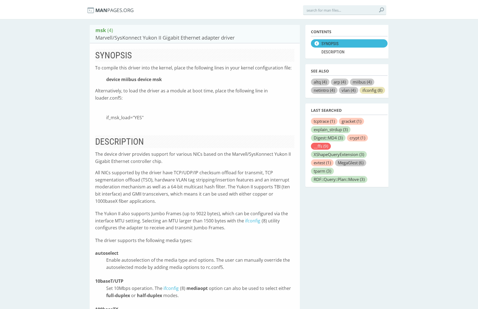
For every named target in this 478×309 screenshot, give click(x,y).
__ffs (321, 146)
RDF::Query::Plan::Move (339, 179)
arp (340, 82)
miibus (362, 82)
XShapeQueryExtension (339, 154)
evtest (322, 162)
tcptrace (324, 121)
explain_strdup (331, 129)
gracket (351, 121)
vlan (348, 90)
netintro (324, 90)
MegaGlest (350, 162)
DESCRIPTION (332, 52)
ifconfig (252, 221)
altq (320, 82)
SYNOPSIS (330, 43)
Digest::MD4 (328, 138)
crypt (357, 138)
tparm (322, 171)
